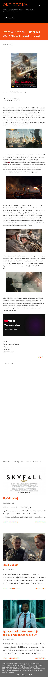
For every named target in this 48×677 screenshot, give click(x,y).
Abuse (8, 162)
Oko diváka (15, 4)
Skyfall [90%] (10, 498)
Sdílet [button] (40, 357)
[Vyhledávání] (38, 4)
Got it (30, 675)
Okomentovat (14, 588)
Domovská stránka (9, 17)
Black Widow (10, 564)
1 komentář (13, 522)
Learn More (21, 675)
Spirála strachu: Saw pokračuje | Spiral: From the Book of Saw (21, 632)
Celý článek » (40, 522)
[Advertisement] (24, 438)
